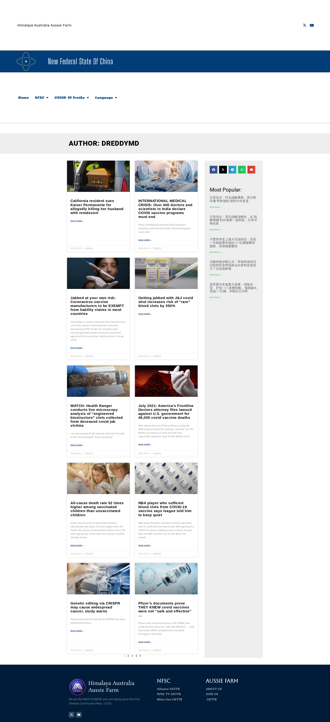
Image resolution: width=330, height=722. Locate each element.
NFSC (39, 97)
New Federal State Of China (80, 61)
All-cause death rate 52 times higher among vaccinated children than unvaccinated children (97, 509)
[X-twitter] (304, 25)
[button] (213, 169)
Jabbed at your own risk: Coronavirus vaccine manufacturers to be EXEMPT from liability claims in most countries (97, 306)
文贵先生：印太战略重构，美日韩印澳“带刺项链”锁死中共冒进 (233, 199)
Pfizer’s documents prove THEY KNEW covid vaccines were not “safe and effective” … (165, 609)
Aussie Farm (222, 681)
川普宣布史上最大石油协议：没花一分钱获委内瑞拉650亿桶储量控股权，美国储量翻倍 (233, 242)
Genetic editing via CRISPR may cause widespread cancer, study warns (95, 607)
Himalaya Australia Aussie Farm (44, 25)
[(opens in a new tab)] (98, 176)
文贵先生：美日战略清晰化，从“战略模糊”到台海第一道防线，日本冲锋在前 (233, 220)
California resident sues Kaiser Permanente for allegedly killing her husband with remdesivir (97, 207)
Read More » (77, 221)
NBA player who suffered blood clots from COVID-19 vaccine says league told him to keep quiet (165, 509)
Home (23, 97)
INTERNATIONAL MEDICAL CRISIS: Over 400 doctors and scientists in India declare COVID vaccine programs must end (165, 209)
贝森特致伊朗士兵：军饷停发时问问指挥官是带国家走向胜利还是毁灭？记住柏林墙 (233, 265)
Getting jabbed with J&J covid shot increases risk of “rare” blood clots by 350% (165, 302)
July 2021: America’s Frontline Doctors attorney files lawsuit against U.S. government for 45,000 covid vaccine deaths (166, 411)
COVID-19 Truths (69, 97)
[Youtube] (312, 25)
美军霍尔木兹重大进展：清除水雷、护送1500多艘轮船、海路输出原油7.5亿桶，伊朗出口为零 (233, 288)
